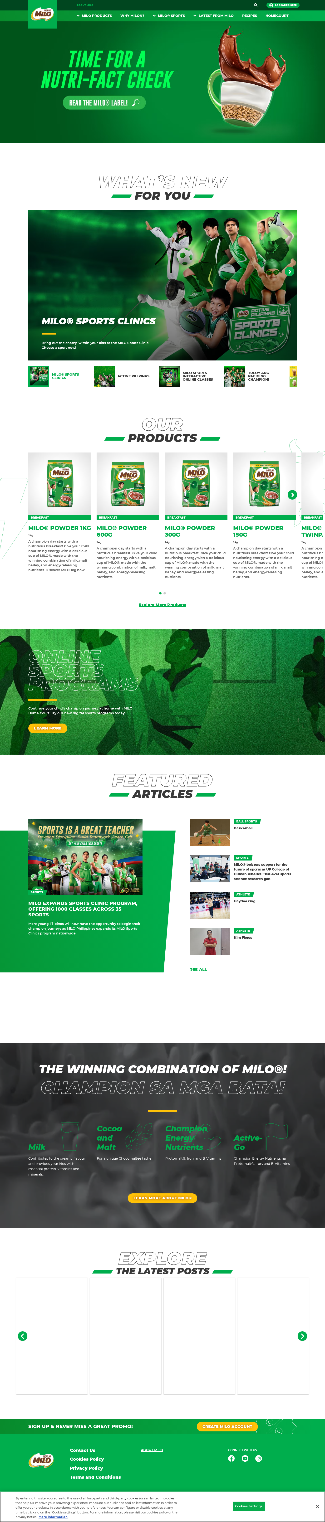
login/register (286, 5)
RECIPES (249, 16)
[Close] (317, 1506)
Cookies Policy (87, 1459)
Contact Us (82, 1451)
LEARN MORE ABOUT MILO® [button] (162, 1198)
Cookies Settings (248, 1506)
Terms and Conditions (95, 1477)
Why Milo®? (132, 16)
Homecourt (277, 16)
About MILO (85, 5)
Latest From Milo (216, 16)
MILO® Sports (171, 16)
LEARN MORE (48, 728)
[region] (162, 1507)
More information (53, 1517)
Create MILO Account (227, 1427)
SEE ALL (198, 969)
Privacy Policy (86, 1468)
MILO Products (97, 16)
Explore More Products (162, 605)
